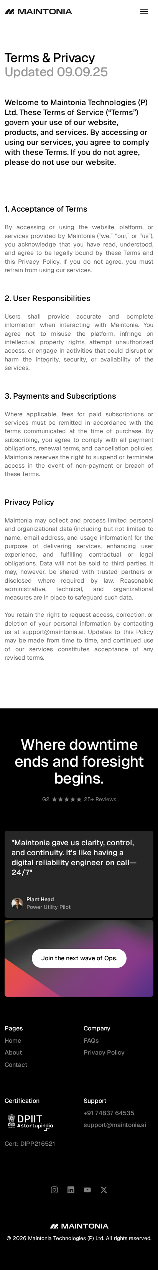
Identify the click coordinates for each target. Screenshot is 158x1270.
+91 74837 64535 (109, 1113)
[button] (144, 11)
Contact (16, 1065)
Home (13, 1041)
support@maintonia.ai (115, 1125)
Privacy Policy (104, 1052)
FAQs (91, 1041)
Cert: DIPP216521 (30, 1144)
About (13, 1052)
